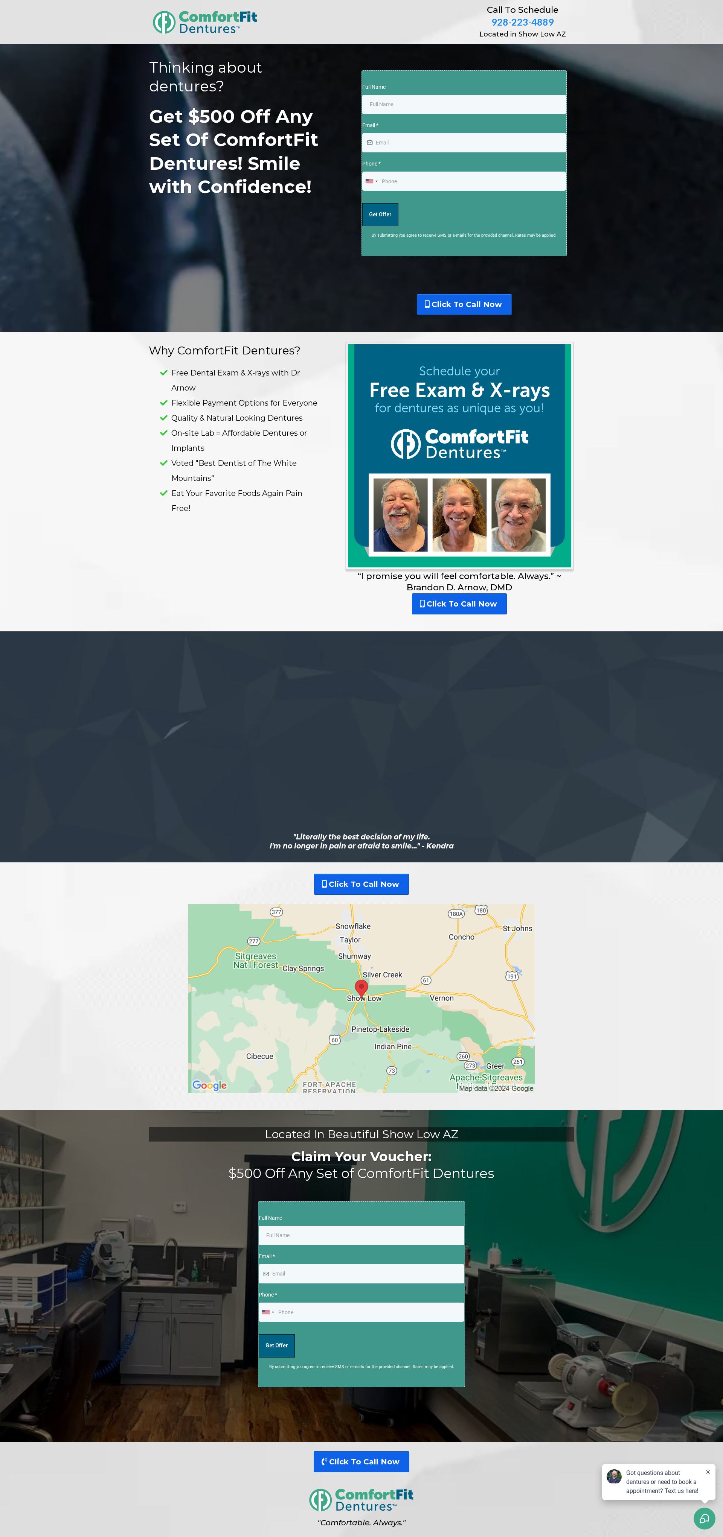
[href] (361, 998)
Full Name (374, 87)
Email (370, 125)
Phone (371, 164)
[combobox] (371, 181)
